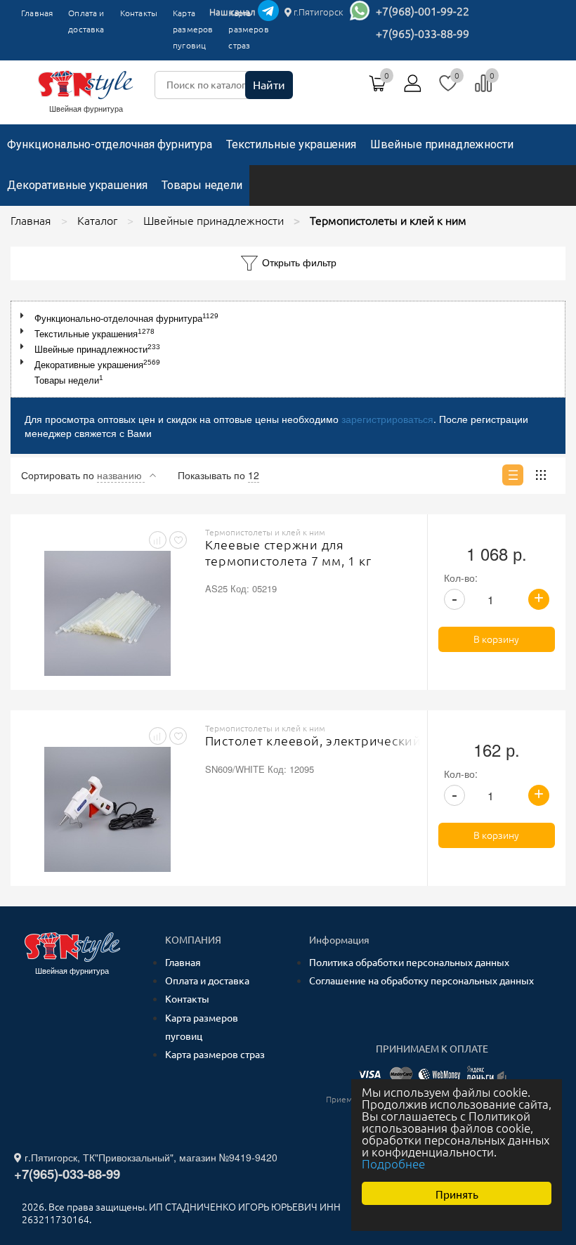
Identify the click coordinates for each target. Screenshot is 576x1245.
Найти (269, 85)
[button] (25, 315)
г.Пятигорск (317, 12)
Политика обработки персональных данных (409, 962)
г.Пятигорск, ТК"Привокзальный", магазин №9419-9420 (149, 1157)
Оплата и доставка (86, 21)
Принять (457, 1193)
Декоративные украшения (77, 185)
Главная (37, 13)
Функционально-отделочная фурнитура (109, 144)
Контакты (138, 13)
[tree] (288, 349)
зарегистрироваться (387, 419)
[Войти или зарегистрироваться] (413, 88)
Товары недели (202, 185)
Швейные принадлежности (441, 144)
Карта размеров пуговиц (193, 29)
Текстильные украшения (291, 144)
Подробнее (393, 1164)
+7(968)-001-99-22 (422, 11)
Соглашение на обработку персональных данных (421, 980)
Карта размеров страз (215, 1054)
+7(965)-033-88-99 (422, 33)
